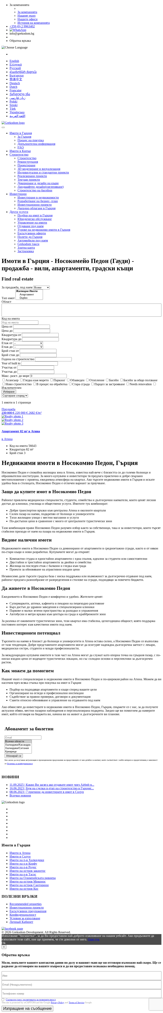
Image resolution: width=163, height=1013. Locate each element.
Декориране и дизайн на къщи (38, 183)
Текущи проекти (28, 179)
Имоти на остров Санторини (29, 885)
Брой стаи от (10, 350)
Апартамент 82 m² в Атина (21, 431)
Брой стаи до (10, 355)
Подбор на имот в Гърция (34, 215)
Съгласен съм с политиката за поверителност (31, 999)
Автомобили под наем (32, 240)
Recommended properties (26, 904)
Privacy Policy (57, 1002)
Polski (13, 101)
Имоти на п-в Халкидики (27, 860)
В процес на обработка (51, 384)
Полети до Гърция (29, 237)
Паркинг (59, 380)
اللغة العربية (17, 116)
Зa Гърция (24, 136)
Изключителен (11, 387)
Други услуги (19, 211)
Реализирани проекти (32, 176)
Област (6, 301)
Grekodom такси (28, 244)
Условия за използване (25, 918)
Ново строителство (19, 384)
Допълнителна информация (36, 144)
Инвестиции (18, 194)
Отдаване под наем (30, 226)
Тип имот (8, 298)
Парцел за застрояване (109, 384)
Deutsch (15, 83)
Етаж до (7, 346)
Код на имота (11, 318)
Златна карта (26, 247)
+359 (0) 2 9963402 (22, 26)
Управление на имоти (32, 222)
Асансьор (12, 380)
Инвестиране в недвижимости (38, 197)
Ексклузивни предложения (28, 911)
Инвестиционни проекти (34, 204)
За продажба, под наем (17, 287)
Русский (15, 68)
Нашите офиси (27, 19)
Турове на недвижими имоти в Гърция (43, 229)
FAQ (20, 147)
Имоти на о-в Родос (23, 867)
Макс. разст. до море (15, 375)
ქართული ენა (20, 94)
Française (15, 90)
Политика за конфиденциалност (20, 764)
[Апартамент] (29, 294)
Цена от (7, 326)
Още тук (93, 939)
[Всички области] (18, 741)
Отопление (96, 380)
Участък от (9, 367)
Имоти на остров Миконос (28, 881)
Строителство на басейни (34, 190)
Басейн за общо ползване (140, 380)
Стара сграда (81, 384)
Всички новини (20, 795)
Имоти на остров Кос (24, 888)
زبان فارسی (17, 98)
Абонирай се (13, 755)
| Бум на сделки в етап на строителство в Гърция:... (52, 788)
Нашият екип (26, 15)
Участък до (9, 371)
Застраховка (25, 251)
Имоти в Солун (20, 856)
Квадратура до (11, 339)
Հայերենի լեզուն (23, 72)
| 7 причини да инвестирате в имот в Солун (47, 792)
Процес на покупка (30, 140)
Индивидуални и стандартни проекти (43, 172)
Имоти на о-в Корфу (23, 863)
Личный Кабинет (21, 922)
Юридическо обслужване (34, 219)
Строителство (19, 154)
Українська (17, 112)
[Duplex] (29, 298)
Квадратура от (11, 335)
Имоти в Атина (20, 853)
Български (17, 75)
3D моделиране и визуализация (38, 169)
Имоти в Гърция (21, 133)
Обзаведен (77, 380)
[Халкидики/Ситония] (18, 748)
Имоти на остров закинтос (28, 870)
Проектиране (26, 165)
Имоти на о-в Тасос (23, 874)
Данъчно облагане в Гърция (36, 208)
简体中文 (16, 79)
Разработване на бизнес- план (37, 201)
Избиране (9, 391)
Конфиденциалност (23, 914)
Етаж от (7, 343)
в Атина (7, 439)
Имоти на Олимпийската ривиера (33, 878)
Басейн (114, 380)
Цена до (7, 330)
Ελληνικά (16, 64)
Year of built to (11, 363)
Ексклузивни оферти (31, 233)
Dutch (13, 86)
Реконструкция (27, 161)
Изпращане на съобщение (27, 1008)
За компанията (27, 12)
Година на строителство (18, 359)
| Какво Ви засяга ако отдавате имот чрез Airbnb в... (52, 784)
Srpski (13, 105)
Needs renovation (141, 384)
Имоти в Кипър (20, 151)
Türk (13, 108)
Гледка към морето (36, 380)
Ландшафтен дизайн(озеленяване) (40, 186)
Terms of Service (76, 1002)
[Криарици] (18, 751)
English (14, 61)
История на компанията (33, 22)
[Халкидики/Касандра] (18, 745)
